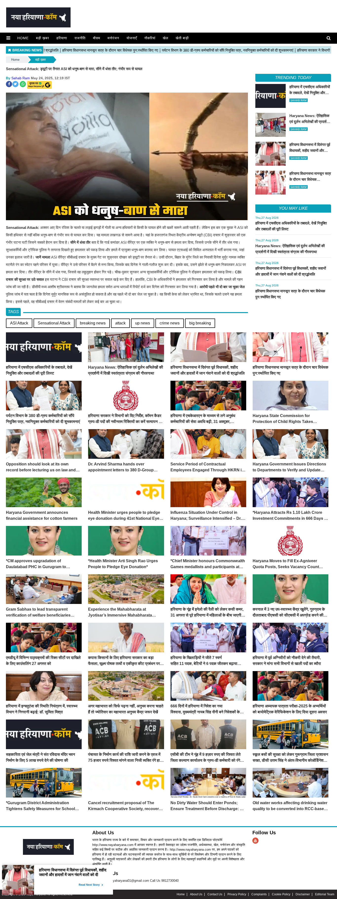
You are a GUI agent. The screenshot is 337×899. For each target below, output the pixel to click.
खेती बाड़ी (182, 38)
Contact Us (214, 894)
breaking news (93, 323)
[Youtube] (255, 841)
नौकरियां (149, 38)
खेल (165, 38)
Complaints (259, 894)
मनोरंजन (113, 38)
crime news (170, 323)
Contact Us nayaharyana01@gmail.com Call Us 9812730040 (135, 880)
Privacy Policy (236, 894)
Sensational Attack (54, 323)
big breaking (200, 323)
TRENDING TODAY (293, 77)
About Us (103, 832)
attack (120, 323)
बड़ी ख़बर (42, 38)
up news (142, 323)
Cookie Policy (281, 894)
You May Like (293, 208)
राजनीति (80, 38)
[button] (8, 38)
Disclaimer (303, 894)
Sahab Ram (20, 78)
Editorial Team (324, 894)
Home (23, 38)
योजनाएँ (132, 38)
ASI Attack (19, 323)
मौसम (96, 38)
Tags (13, 311)
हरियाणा (61, 38)
